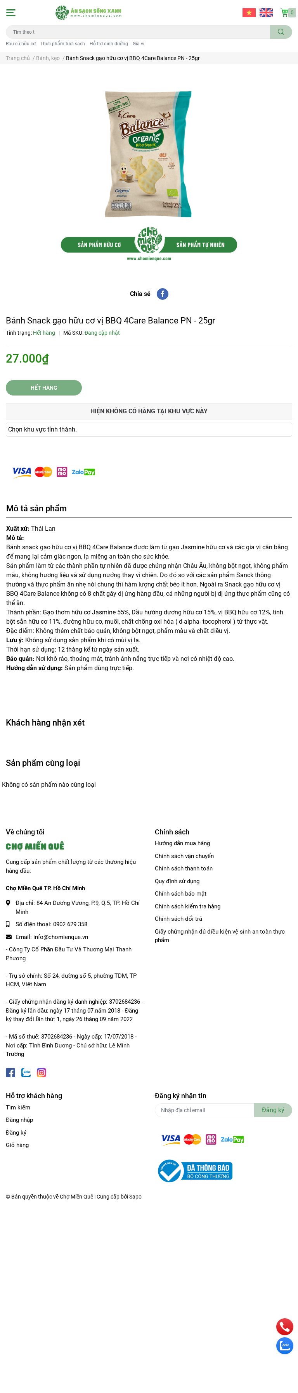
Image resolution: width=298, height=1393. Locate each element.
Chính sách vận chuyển (184, 856)
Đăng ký (16, 1132)
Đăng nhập (19, 1119)
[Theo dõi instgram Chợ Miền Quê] (41, 1072)
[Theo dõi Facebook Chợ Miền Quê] (10, 1072)
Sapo (135, 1197)
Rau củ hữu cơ (21, 43)
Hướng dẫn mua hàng (182, 843)
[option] (149, 170)
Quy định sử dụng (177, 881)
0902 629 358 (70, 924)
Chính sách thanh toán (184, 868)
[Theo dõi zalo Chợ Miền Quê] (26, 1072)
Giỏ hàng (17, 1145)
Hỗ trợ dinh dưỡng (109, 43)
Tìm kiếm (18, 1107)
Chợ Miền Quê (76, 1197)
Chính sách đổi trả (178, 918)
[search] (281, 32)
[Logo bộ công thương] (193, 1170)
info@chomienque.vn (60, 937)
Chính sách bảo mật (180, 893)
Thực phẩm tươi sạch (62, 43)
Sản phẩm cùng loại (43, 763)
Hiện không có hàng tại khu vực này (149, 411)
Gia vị (138, 43)
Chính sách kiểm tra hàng (187, 906)
